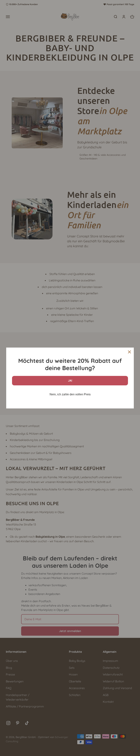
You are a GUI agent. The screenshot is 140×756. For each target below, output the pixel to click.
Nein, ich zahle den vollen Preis (70, 394)
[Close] (129, 352)
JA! (70, 380)
